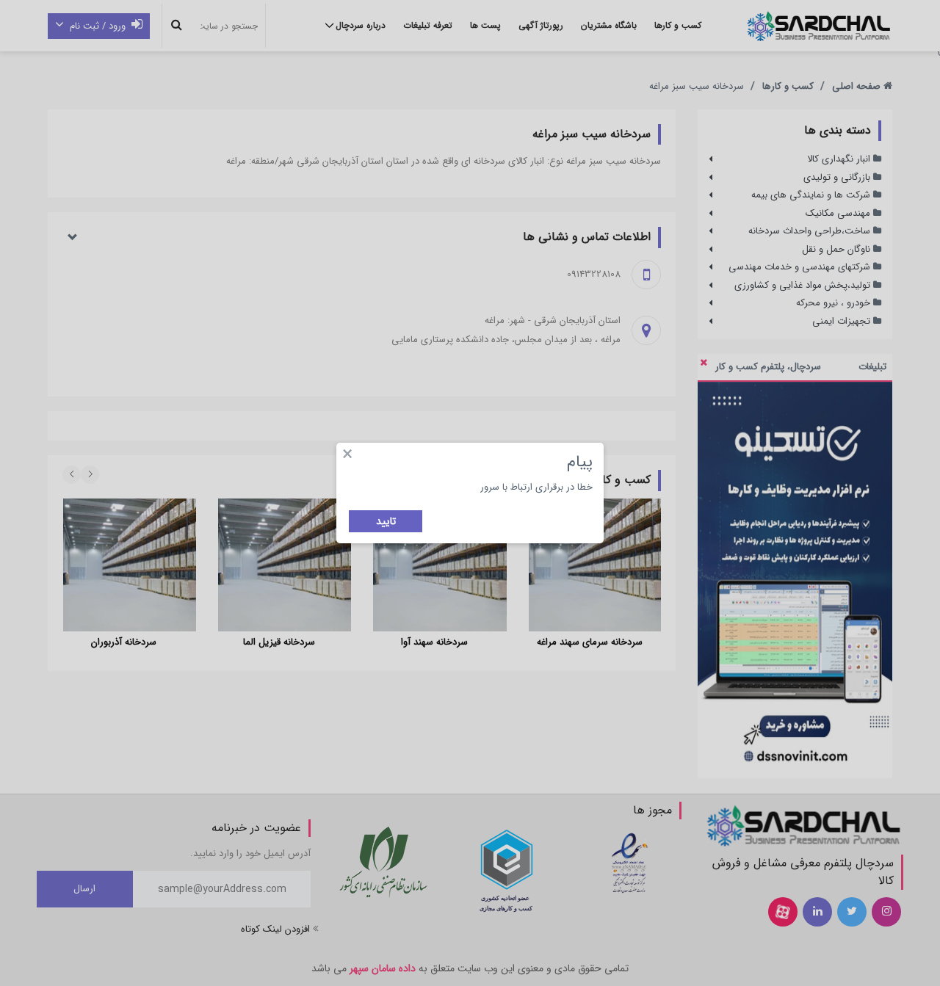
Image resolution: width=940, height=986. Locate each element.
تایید (386, 521)
